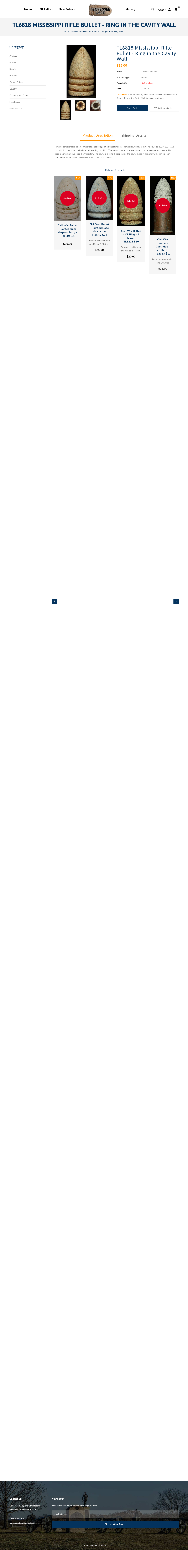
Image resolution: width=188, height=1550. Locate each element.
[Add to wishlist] (67, 216)
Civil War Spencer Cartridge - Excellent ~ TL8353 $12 (163, 246)
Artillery (13, 56)
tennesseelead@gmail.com (22, 1523)
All (65, 31)
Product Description (98, 135)
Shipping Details (133, 135)
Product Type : (124, 77)
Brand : (120, 71)
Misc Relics (15, 102)
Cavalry (13, 88)
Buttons (13, 75)
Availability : (122, 83)
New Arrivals (16, 108)
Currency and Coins (19, 95)
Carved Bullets (16, 82)
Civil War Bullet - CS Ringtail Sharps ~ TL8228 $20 (131, 236)
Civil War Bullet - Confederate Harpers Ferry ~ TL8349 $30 (68, 231)
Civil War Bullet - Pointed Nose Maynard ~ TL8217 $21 (99, 230)
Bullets (13, 69)
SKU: (119, 88)
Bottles (13, 62)
